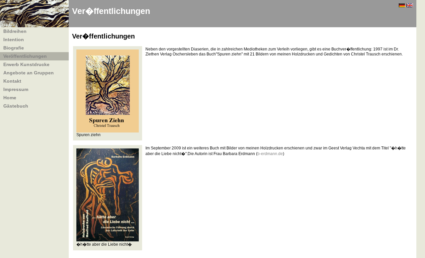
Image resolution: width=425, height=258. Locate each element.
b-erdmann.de (270, 153)
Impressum (15, 89)
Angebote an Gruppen (28, 72)
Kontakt (12, 81)
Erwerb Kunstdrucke (26, 64)
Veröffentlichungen (25, 56)
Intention (13, 39)
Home (9, 97)
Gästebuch (15, 106)
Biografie (13, 47)
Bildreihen (15, 31)
